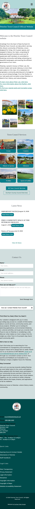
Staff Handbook (5, 458)
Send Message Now (26, 299)
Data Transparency (6, 469)
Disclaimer (3, 478)
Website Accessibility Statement (10, 486)
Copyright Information (7, 480)
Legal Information (6, 475)
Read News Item (7, 214)
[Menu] (31, 4)
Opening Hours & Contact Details (11, 452)
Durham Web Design (20, 504)
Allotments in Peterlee (7, 455)
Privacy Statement (6, 472)
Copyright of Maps (6, 483)
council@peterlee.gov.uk (13, 417)
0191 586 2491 (9, 420)
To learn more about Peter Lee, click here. (14, 82)
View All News (16, 243)
